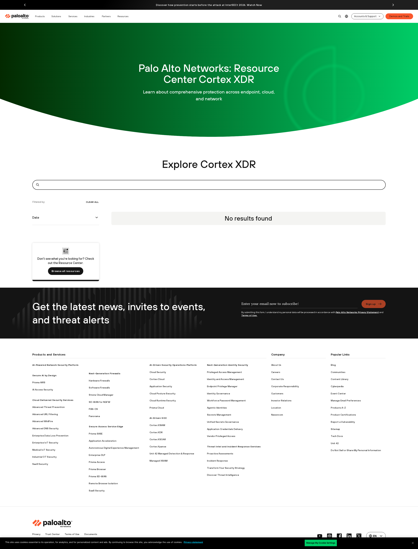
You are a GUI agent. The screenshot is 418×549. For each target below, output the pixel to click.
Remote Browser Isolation (103, 483)
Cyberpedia (337, 386)
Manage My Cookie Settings (320, 542)
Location (276, 407)
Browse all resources (66, 271)
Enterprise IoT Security (45, 442)
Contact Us (277, 379)
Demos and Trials (399, 16)
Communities (338, 372)
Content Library (339, 379)
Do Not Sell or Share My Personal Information (356, 450)
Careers (275, 372)
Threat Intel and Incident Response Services (234, 446)
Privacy (36, 534)
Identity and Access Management (225, 379)
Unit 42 (335, 443)
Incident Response (217, 460)
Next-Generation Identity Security (227, 365)
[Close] (412, 543)
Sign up (371, 303)
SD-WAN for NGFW (99, 402)
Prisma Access (97, 462)
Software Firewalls (99, 387)
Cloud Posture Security (162, 393)
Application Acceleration (102, 441)
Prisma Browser (97, 469)
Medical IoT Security (43, 449)
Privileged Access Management (224, 372)
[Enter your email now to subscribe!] (299, 305)
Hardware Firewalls (99, 380)
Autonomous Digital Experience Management (114, 448)
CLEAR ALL (92, 202)
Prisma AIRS (38, 382)
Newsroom (277, 414)
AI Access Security (42, 389)
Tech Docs (337, 436)
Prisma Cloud (157, 407)
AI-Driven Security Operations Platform (173, 365)
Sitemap (335, 429)
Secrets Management (219, 414)
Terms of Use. (249, 315)
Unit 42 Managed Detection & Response (172, 453)
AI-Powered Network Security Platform (55, 365)
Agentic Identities (217, 407)
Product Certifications (343, 414)
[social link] (319, 536)
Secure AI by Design (44, 375)
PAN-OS (93, 409)
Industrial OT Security (44, 457)
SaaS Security (40, 464)
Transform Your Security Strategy (226, 468)
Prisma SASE (96, 433)
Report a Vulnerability (343, 422)
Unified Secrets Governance (223, 422)
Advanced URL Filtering (45, 414)
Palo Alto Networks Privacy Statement (357, 312)
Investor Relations (281, 400)
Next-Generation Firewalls (104, 373)
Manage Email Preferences (346, 400)
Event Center (338, 393)
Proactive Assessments (220, 453)
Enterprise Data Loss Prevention (50, 435)
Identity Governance (218, 393)
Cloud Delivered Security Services (52, 400)
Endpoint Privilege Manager (222, 386)
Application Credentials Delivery (225, 429)
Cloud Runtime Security (163, 400)
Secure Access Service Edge (106, 426)
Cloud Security (158, 372)
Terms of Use (72, 534)
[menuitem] (18, 16)
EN (346, 16)
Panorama (94, 416)
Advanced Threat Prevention (48, 407)
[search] (340, 16)
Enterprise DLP (97, 455)
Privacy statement (193, 542)
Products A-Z (338, 407)
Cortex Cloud (157, 379)
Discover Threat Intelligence (223, 475)
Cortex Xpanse (158, 446)
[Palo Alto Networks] (17, 16)
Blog (333, 365)
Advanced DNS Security (45, 428)
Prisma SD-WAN (97, 476)
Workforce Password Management (226, 400)
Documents (90, 534)
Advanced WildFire (42, 421)
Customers (277, 393)
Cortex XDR (156, 432)
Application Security (161, 386)
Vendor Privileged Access (221, 436)
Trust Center (52, 534)
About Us (276, 365)
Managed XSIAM (159, 460)
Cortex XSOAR (158, 439)
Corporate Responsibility (285, 386)
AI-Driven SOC (158, 418)
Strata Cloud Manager (101, 395)
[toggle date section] (96, 217)
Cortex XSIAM (157, 425)
